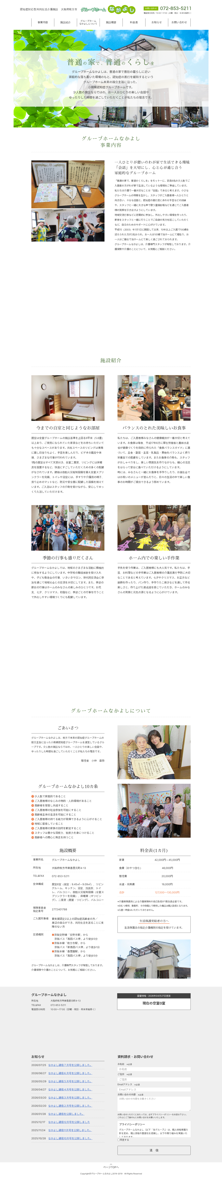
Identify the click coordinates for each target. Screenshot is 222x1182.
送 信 (154, 1150)
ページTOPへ (111, 1167)
